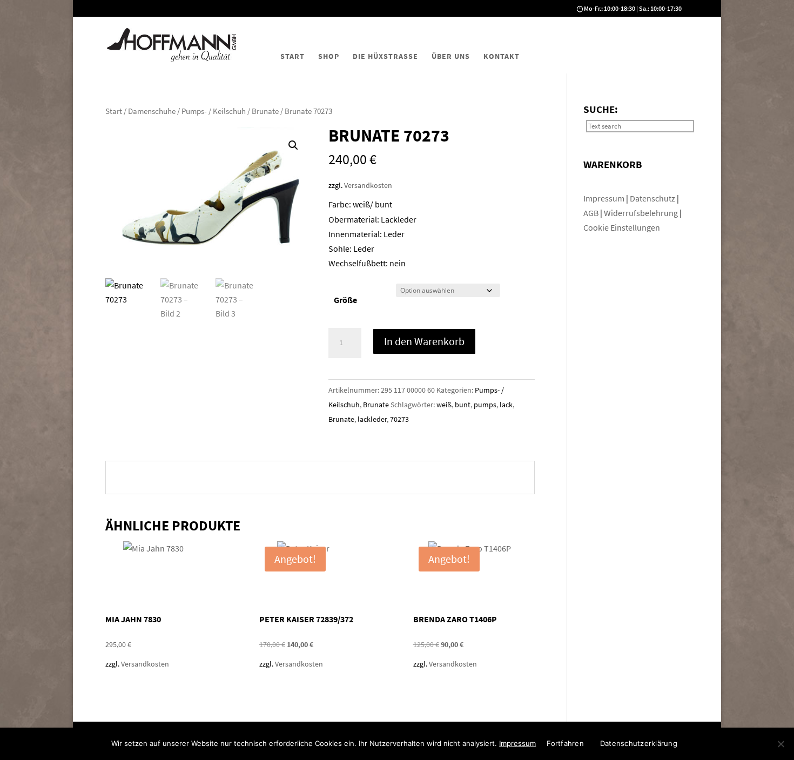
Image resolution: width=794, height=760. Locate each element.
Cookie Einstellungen (621, 227)
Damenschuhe (152, 111)
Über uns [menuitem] (451, 56)
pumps (485, 404)
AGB (591, 212)
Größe (345, 299)
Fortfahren (565, 743)
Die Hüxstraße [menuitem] (385, 56)
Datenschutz (653, 198)
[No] (780, 743)
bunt (462, 404)
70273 (399, 419)
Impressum (604, 198)
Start (113, 111)
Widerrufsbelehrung (641, 212)
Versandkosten (368, 185)
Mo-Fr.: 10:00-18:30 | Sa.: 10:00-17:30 (633, 8)
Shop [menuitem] (328, 56)
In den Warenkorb (424, 341)
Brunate (265, 111)
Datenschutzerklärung (638, 743)
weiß (444, 404)
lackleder (372, 419)
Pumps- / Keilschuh (213, 111)
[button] (293, 145)
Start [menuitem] (292, 56)
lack (506, 404)
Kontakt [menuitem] (501, 56)
